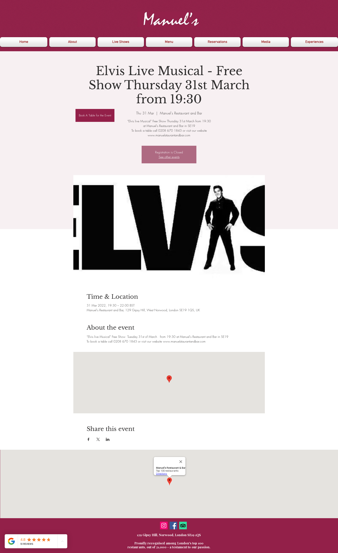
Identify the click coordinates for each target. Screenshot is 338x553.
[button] (266, 42)
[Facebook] (173, 525)
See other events (169, 157)
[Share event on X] (98, 439)
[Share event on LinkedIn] (108, 439)
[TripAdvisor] (183, 525)
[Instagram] (164, 525)
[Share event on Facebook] (88, 439)
